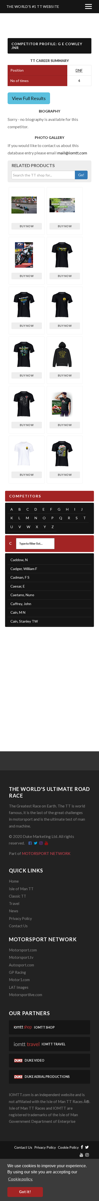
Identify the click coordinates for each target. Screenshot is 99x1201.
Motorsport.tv (21, 957)
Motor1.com (19, 980)
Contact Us (18, 926)
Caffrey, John (20, 604)
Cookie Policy (68, 1147)
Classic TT (17, 896)
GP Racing (17, 972)
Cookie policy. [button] (20, 1178)
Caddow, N (19, 560)
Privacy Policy (20, 918)
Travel (14, 903)
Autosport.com (21, 965)
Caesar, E (17, 586)
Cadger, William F (23, 568)
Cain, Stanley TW (24, 621)
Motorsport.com (23, 950)
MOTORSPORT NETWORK (46, 853)
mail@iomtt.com (72, 152)
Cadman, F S (19, 577)
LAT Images (18, 987)
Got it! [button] (25, 1192)
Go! (81, 175)
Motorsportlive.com (25, 995)
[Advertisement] (49, 682)
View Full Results (29, 98)
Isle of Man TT (21, 889)
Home (14, 881)
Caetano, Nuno (22, 595)
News (13, 911)
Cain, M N (17, 612)
